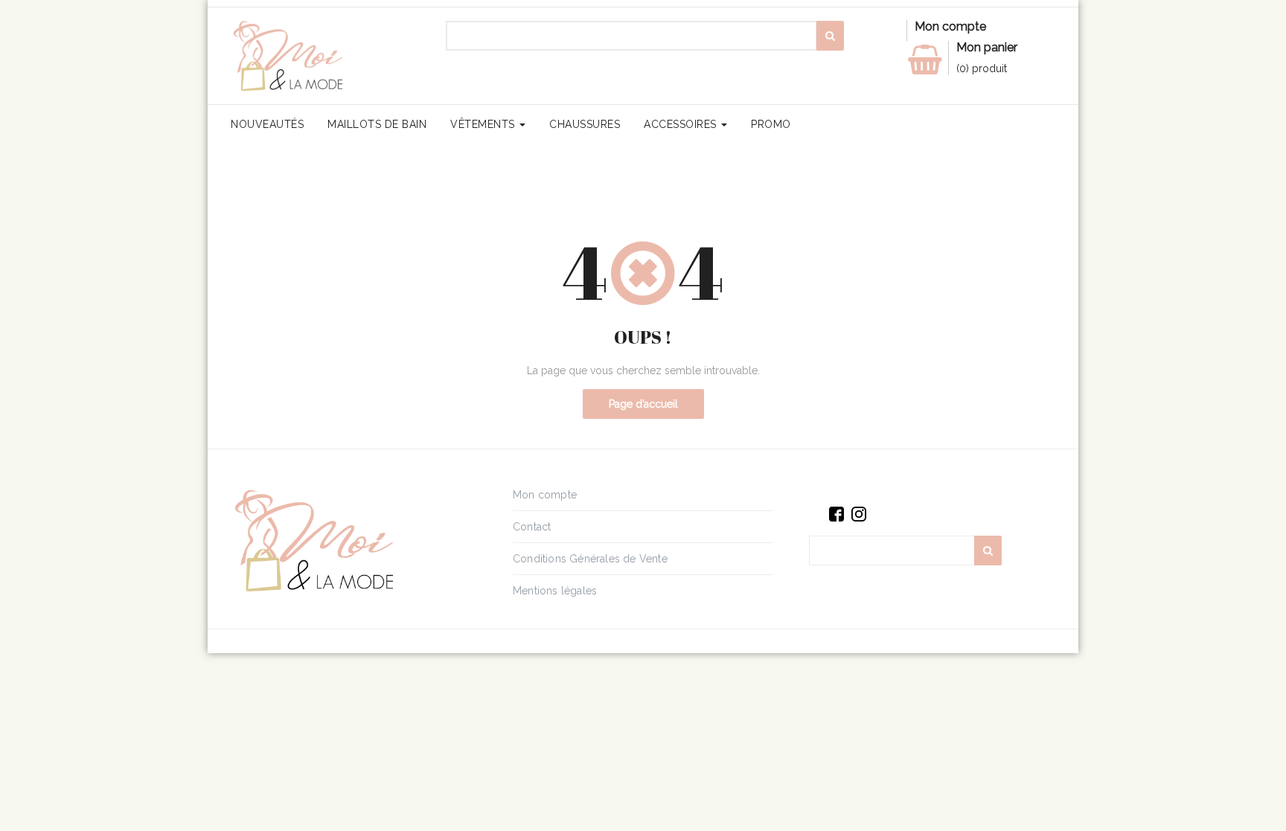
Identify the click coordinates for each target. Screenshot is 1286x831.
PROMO (771, 124)
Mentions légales (555, 591)
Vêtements (484, 124)
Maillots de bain (376, 124)
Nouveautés (267, 124)
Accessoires (682, 124)
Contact (532, 527)
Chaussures (584, 124)
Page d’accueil (643, 404)
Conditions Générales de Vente (590, 559)
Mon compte (545, 495)
